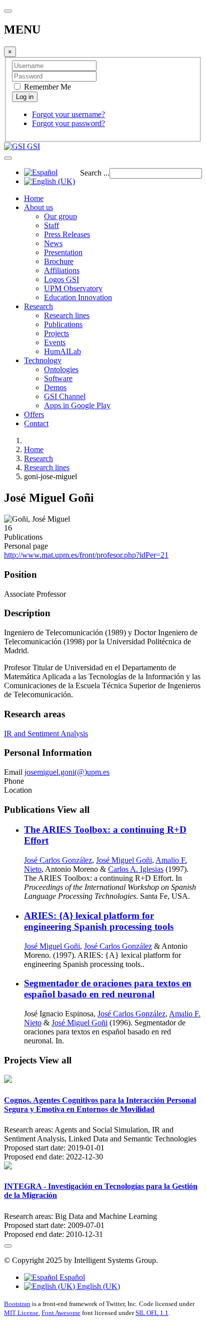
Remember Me (46, 87)
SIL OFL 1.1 (152, 1312)
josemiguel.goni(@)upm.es (67, 772)
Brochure (59, 261)
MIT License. (22, 1312)
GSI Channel (65, 396)
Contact (36, 423)
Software (58, 378)
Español (71, 1277)
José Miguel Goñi (124, 860)
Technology (43, 360)
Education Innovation (78, 297)
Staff (51, 225)
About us (38, 207)
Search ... (95, 173)
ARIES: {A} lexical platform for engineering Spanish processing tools (99, 921)
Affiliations (62, 270)
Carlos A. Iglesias (136, 869)
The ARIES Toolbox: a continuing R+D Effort (105, 835)
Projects (56, 333)
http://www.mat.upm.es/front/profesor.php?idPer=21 (86, 555)
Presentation (63, 252)
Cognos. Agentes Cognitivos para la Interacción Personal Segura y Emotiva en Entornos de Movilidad (100, 1104)
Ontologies (61, 369)
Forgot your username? (68, 114)
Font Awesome (61, 1312)
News (53, 243)
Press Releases (67, 234)
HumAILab (62, 351)
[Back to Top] (8, 1245)
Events (55, 342)
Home (34, 198)
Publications (63, 324)
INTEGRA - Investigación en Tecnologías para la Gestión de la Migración (101, 1190)
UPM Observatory (73, 288)
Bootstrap (17, 1303)
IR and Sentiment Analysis (46, 733)
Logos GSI (61, 279)
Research (38, 306)
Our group (60, 216)
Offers (34, 414)
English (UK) (97, 1286)
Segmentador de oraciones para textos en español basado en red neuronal (108, 988)
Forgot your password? (68, 123)
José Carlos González (58, 860)
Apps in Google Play (77, 405)
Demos (55, 387)
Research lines (67, 315)
